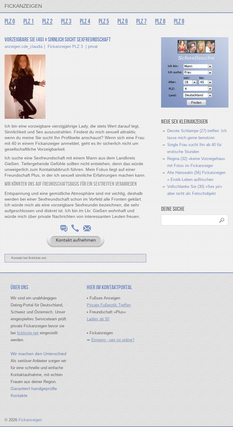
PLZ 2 (47, 21)
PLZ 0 (10, 21)
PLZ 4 (85, 21)
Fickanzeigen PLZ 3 (65, 46)
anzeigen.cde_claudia (23, 46)
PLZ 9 (179, 21)
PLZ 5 (104, 21)
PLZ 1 (28, 21)
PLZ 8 (160, 21)
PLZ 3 (66, 21)
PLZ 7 (141, 21)
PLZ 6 (122, 21)
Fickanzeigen (23, 6)
